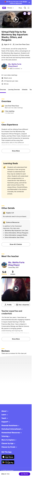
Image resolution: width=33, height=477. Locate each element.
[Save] (29, 13)
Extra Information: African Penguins (16, 233)
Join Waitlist (24, 474)
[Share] (24, 13)
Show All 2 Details (16, 244)
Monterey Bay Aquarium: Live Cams (16, 230)
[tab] (3, 89)
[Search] (25, 8)
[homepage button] (4, 8)
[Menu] (28, 8)
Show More (16, 151)
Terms (17, 3)
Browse (10, 8)
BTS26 (25, 1)
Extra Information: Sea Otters (14, 237)
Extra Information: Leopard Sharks (16, 235)
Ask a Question (24, 305)
